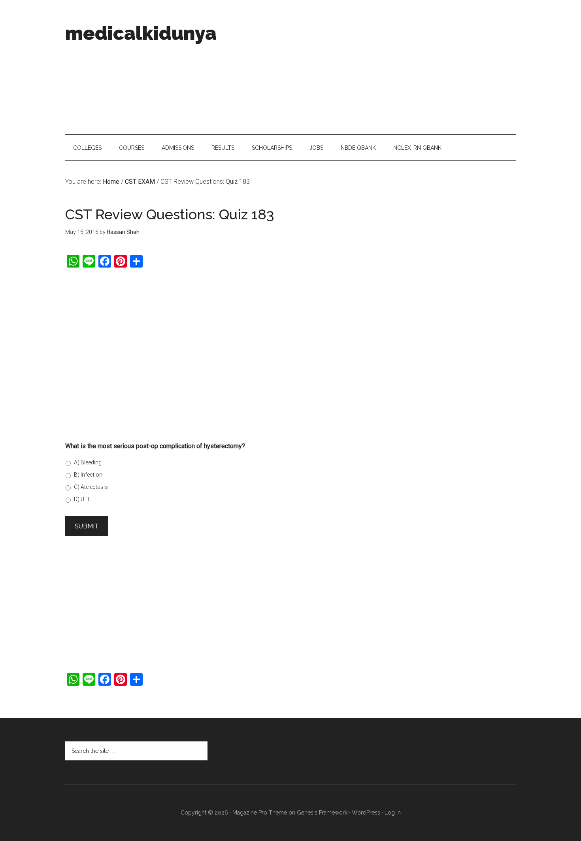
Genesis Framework (322, 812)
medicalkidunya (141, 33)
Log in (393, 812)
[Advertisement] (372, 67)
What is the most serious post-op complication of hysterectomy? (155, 446)
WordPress (366, 812)
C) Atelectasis (91, 487)
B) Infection (88, 474)
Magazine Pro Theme (259, 812)
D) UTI (81, 499)
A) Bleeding (88, 462)
